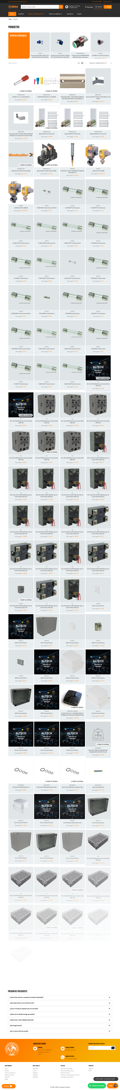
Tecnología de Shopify (64, 1087)
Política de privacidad (66, 1069)
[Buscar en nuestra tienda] (61, 7)
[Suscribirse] (113, 1048)
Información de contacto (67, 1077)
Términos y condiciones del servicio (70, 1075)
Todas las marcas (9, 1075)
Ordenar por (92, 63)
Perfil (90, 1071)
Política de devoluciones (67, 1071)
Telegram (35, 1073)
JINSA (56, 1087)
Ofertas (7, 1071)
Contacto (7, 1077)
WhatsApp (35, 1069)
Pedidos (91, 1069)
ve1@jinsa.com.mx (107, 1)
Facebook (35, 1075)
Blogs (6, 1079)
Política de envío (65, 1073)
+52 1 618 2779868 (96, 1)
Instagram (35, 1077)
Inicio (6, 1069)
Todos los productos (10, 1073)
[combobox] (42, 7)
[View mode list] (85, 63)
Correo (34, 1071)
